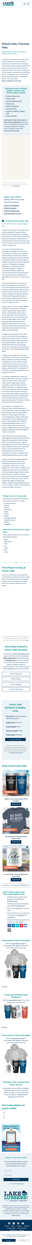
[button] (9, 925)
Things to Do (10, 103)
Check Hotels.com (12, 211)
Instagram (10, 917)
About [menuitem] (13, 1226)
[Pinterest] (18, 1223)
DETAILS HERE (12, 901)
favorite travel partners (11, 130)
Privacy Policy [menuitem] (11, 1228)
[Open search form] (25, 4)
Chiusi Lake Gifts (11, 116)
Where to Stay (10, 98)
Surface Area (10, 722)
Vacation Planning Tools (14, 101)
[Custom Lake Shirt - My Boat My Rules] (16, 820)
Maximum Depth (12, 731)
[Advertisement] (16, 24)
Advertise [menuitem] (26, 1226)
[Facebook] (9, 1223)
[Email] (23, 1223)
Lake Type (9, 716)
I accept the (16, 1183)
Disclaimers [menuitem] (13, 1230)
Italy (14, 224)
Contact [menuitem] (19, 1226)
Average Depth (11, 726)
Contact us (11, 1097)
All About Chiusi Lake (13, 96)
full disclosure (16, 185)
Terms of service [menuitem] (22, 1228)
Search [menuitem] (7, 1226)
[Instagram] (14, 1223)
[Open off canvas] (28, 4)
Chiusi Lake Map (11, 109)
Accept (9, 1240)
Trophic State (10, 735)
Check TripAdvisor (11, 205)
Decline (23, 1240)
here (27, 640)
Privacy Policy (20, 1183)
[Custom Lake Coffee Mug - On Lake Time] (16, 858)
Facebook (20, 915)
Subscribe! (16, 1179)
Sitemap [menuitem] (21, 1230)
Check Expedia (10, 208)
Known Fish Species (12, 106)
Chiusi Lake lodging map (20, 654)
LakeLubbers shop (18, 943)
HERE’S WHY (20, 906)
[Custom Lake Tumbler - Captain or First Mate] (16, 783)
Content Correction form (16, 752)
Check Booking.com (12, 213)
